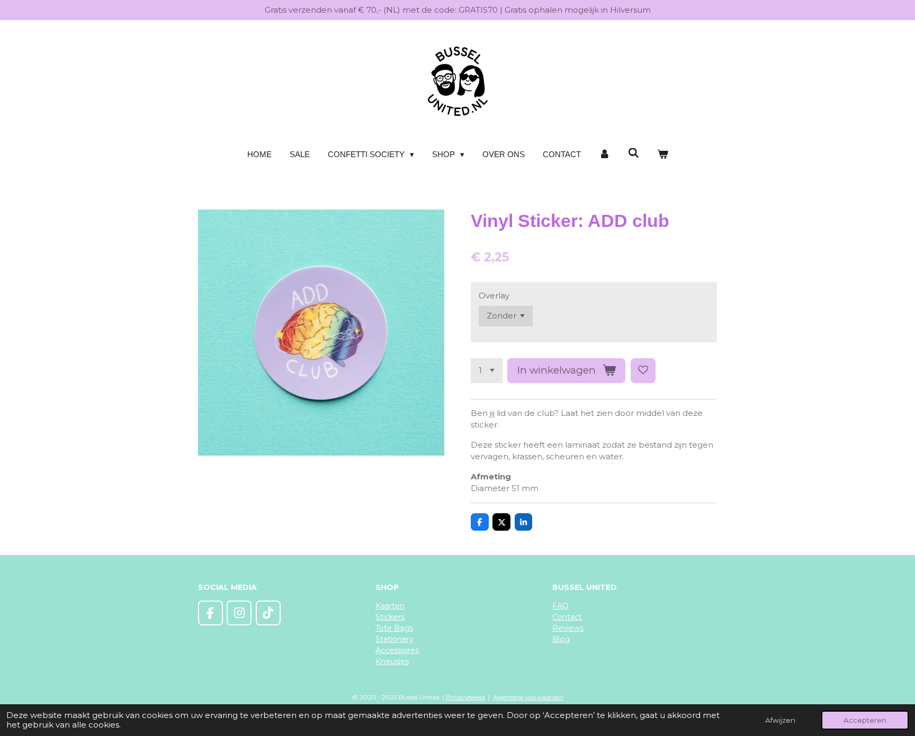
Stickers (390, 617)
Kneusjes (392, 661)
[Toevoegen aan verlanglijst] (643, 370)
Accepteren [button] (865, 720)
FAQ (560, 606)
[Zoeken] (633, 153)
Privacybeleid (465, 697)
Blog (561, 639)
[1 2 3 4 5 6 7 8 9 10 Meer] (487, 370)
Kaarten (390, 606)
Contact (567, 617)
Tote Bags (394, 628)
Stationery (394, 639)
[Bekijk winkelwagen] (663, 154)
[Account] (604, 154)
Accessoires (397, 650)
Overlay (494, 295)
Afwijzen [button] (780, 720)
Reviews (568, 628)
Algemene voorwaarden (528, 697)
